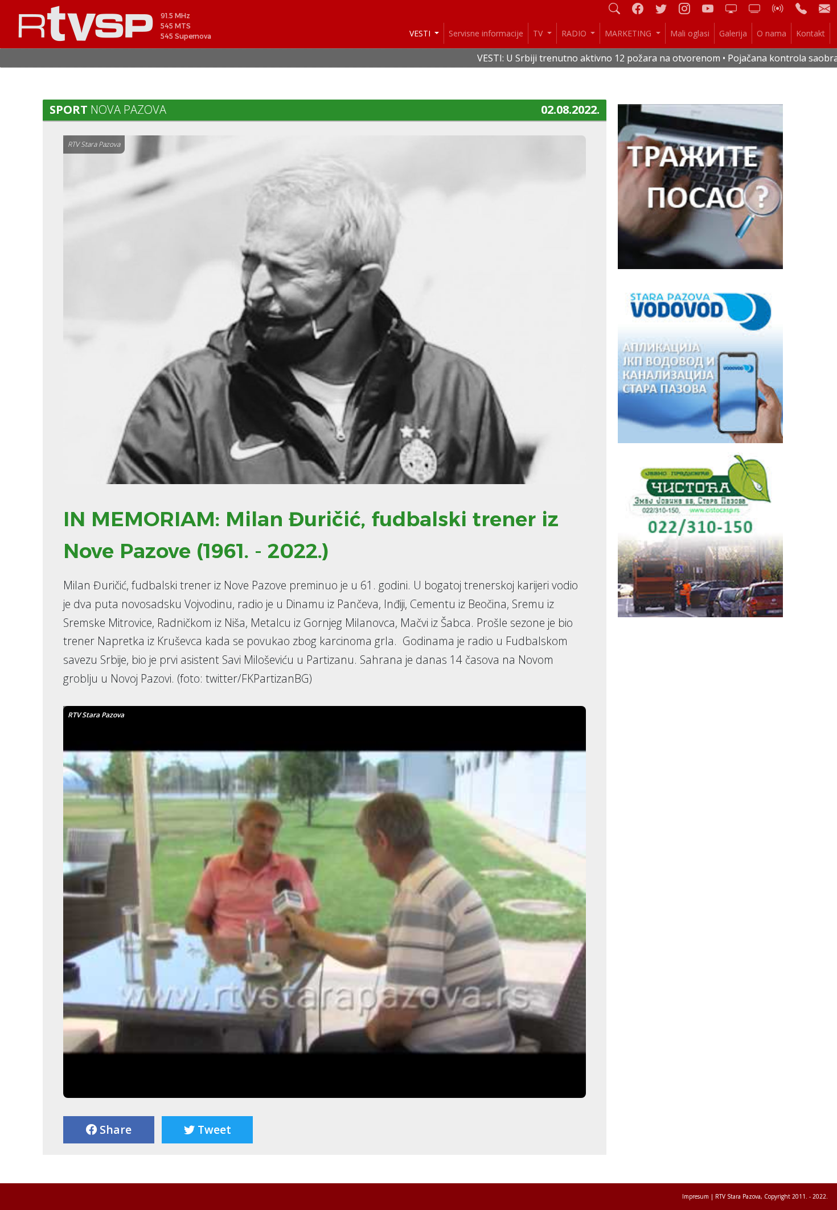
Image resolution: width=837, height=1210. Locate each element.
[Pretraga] (619, 8)
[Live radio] (782, 8)
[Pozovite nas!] (805, 8)
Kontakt (810, 33)
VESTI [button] (421, 33)
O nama (771, 33)
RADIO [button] (575, 33)
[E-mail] (824, 8)
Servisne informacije (486, 33)
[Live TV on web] (759, 8)
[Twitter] (665, 8)
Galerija (733, 33)
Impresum (695, 1196)
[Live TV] (735, 8)
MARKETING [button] (629, 33)
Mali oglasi (689, 33)
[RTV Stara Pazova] (324, 905)
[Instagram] (689, 8)
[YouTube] (712, 8)
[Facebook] (642, 8)
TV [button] (539, 33)
